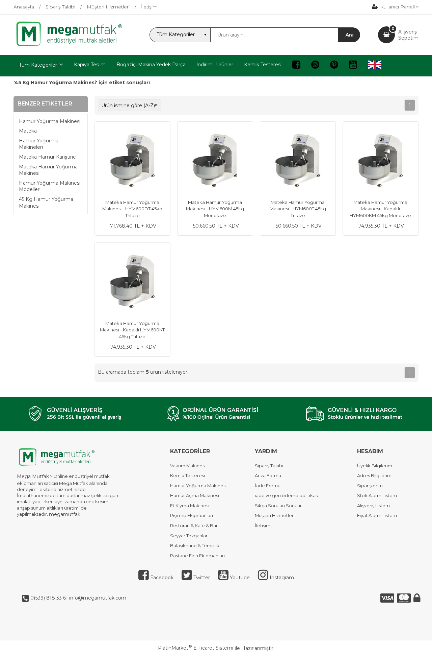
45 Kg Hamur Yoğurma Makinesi (46, 202)
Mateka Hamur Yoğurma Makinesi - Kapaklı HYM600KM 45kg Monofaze (380, 209)
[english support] (374, 65)
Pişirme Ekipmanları (191, 515)
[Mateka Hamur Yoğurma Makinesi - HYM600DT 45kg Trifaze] (132, 160)
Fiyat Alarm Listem (377, 515)
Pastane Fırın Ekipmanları (197, 555)
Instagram (281, 578)
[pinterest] (334, 65)
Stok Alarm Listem (377, 495)
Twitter (201, 578)
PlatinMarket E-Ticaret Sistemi (195, 648)
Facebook (161, 578)
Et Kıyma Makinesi (189, 505)
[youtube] (353, 65)
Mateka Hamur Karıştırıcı (48, 157)
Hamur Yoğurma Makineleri (38, 144)
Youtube (239, 578)
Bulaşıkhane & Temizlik (194, 545)
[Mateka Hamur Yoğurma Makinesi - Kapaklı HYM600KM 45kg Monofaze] (380, 160)
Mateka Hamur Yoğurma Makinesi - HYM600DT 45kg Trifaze (132, 209)
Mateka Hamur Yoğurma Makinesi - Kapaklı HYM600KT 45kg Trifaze (132, 330)
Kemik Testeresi (187, 475)
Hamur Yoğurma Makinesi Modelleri (49, 186)
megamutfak (64, 514)
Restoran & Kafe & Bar (194, 525)
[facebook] (296, 65)
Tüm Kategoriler (38, 65)
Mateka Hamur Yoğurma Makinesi (48, 170)
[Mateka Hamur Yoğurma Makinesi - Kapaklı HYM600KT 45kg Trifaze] (132, 281)
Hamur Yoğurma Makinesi (49, 121)
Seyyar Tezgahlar (189, 535)
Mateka (28, 131)
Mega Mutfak (33, 476)
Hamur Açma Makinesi (194, 495)
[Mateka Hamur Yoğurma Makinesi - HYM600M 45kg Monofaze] (215, 160)
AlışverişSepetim (408, 35)
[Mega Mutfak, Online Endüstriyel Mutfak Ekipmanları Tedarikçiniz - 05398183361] (73, 45)
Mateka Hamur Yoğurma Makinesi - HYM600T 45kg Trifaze (298, 209)
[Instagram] (315, 65)
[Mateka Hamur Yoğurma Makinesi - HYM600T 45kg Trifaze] (297, 160)
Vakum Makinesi (188, 465)
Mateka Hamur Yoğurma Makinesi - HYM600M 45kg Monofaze (215, 209)
